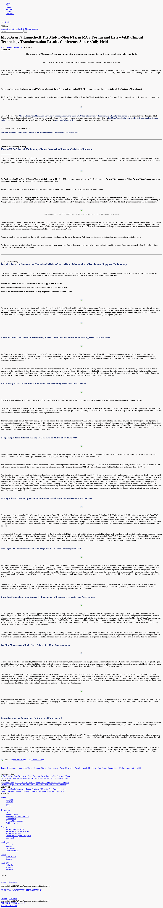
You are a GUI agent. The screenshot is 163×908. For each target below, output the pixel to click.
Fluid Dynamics (12, 814)
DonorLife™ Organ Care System (18, 836)
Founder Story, (40, 768)
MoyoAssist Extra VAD (15, 829)
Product (9, 7)
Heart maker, (53, 768)
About (8, 5)
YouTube (9, 867)
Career (8, 12)
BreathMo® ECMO (13, 834)
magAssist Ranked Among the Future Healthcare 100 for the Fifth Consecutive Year (32, 791)
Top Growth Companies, (107, 768)
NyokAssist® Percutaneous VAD (18, 831)
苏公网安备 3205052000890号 (13, 890)
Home (8, 3)
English (8, 22)
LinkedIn (9, 865)
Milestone (9, 802)
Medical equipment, (126, 768)
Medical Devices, (89, 768)
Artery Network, (66, 768)
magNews (9, 9)
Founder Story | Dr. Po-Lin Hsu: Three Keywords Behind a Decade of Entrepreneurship (34, 785)
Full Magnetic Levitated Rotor (17, 817)
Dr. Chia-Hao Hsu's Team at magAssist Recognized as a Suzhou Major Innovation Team (34, 778)
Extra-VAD (19, 48)
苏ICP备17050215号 (34, 890)
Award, (77, 768)
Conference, (11, 768)
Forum (3, 48)
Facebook (9, 869)
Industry (12, 29)
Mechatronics (11, 819)
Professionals (11, 857)
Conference (10, 48)
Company (9, 800)
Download (10, 838)
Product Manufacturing (14, 821)
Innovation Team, (25, 768)
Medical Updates (31, 29)
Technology (20, 29)
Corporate (4, 29)
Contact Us (10, 14)
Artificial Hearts (12, 823)
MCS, (139, 768)
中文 (3, 22)
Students (9, 859)
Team (8, 804)
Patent (8, 812)
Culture (8, 806)
